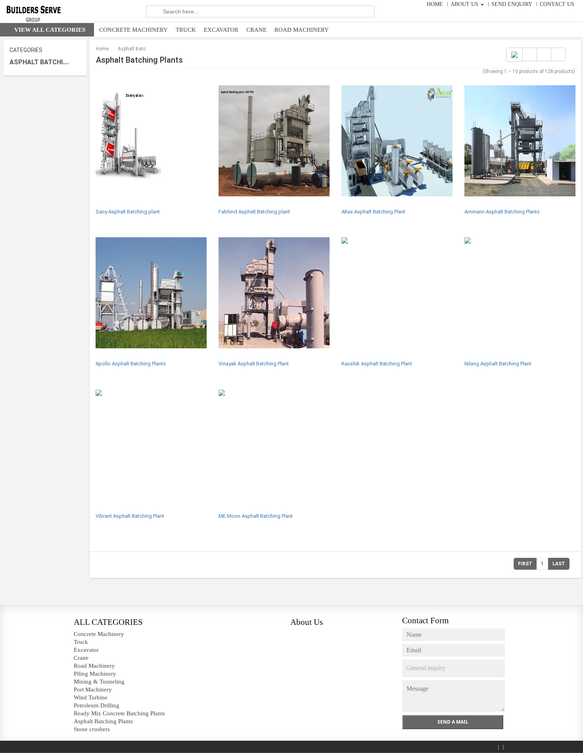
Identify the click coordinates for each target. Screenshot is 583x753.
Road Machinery (301, 30)
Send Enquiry (511, 4)
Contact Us (557, 4)
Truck (186, 30)
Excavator (221, 30)
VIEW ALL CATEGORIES (49, 30)
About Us (465, 4)
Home (435, 4)
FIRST (525, 564)
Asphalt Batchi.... (39, 62)
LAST (558, 564)
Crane (256, 30)
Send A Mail (452, 721)
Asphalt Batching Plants (134, 49)
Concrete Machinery (133, 30)
